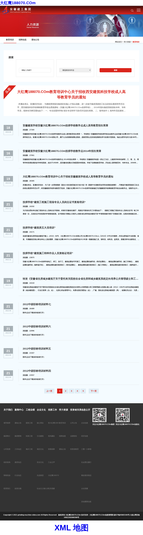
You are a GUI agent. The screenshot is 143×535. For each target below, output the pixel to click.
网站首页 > (119, 42)
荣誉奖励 (7, 475)
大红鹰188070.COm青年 (57, 475)
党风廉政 (51, 436)
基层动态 (18, 462)
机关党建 (51, 488)
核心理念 (40, 423)
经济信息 (84, 436)
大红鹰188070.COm (18, 3)
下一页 (94, 391)
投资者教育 (74, 449)
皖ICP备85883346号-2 (122, 515)
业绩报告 (73, 436)
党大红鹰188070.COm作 (57, 423)
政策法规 (18, 488)
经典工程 (29, 436)
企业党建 (84, 488)
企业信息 (84, 423)
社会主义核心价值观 (44, 488)
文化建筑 (40, 436)
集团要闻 (18, 436)
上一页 (49, 391)
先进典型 (40, 475)
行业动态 (18, 475)
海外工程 (29, 449)
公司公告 (73, 423)
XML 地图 (71, 527)
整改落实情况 (86, 475)
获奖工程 (29, 423)
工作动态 (18, 449)
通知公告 (35, 40)
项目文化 (40, 449)
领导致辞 (7, 423)
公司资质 (7, 449)
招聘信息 (23, 40)
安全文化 (40, 462)
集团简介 (7, 436)
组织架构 (7, 462)
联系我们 (7, 488)
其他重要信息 (86, 502)
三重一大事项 (86, 449)
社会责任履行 (86, 462)
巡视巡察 (51, 449)
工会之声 (51, 462)
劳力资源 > (128, 42)
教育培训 (136, 42)
